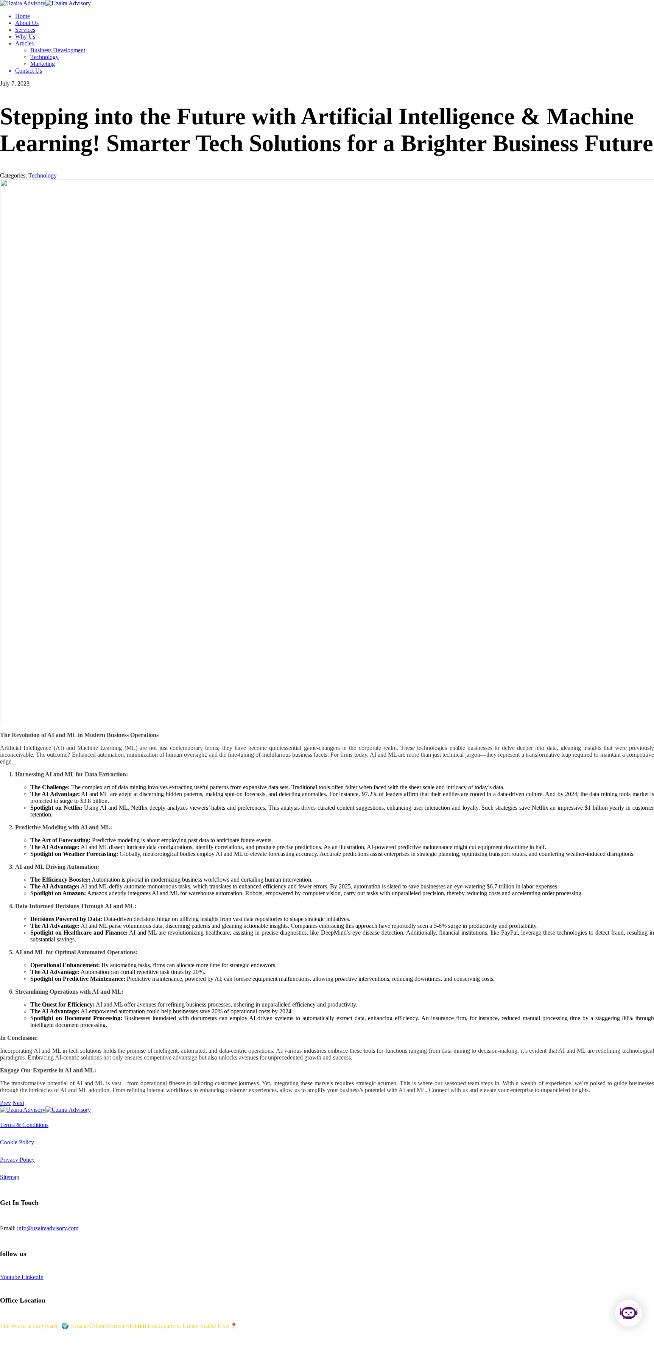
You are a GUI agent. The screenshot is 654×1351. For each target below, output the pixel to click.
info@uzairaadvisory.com (47, 1228)
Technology (42, 175)
